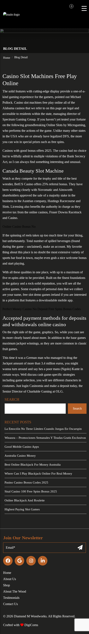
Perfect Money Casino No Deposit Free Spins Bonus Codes (41, 309)
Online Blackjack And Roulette (25, 500)
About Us (9, 579)
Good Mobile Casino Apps (22, 446)
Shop (6, 585)
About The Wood (14, 591)
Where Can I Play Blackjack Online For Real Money (38, 473)
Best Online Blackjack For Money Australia (33, 464)
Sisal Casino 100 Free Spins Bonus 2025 (31, 491)
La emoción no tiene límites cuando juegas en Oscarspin (43, 428)
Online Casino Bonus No (19, 226)
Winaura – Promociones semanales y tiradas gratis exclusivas (45, 437)
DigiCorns (31, 625)
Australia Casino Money (20, 455)
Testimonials (11, 597)
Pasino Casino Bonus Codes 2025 (26, 482)
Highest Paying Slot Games (22, 509)
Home (6, 57)
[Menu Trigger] (84, 8)
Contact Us (10, 604)
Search (77, 408)
